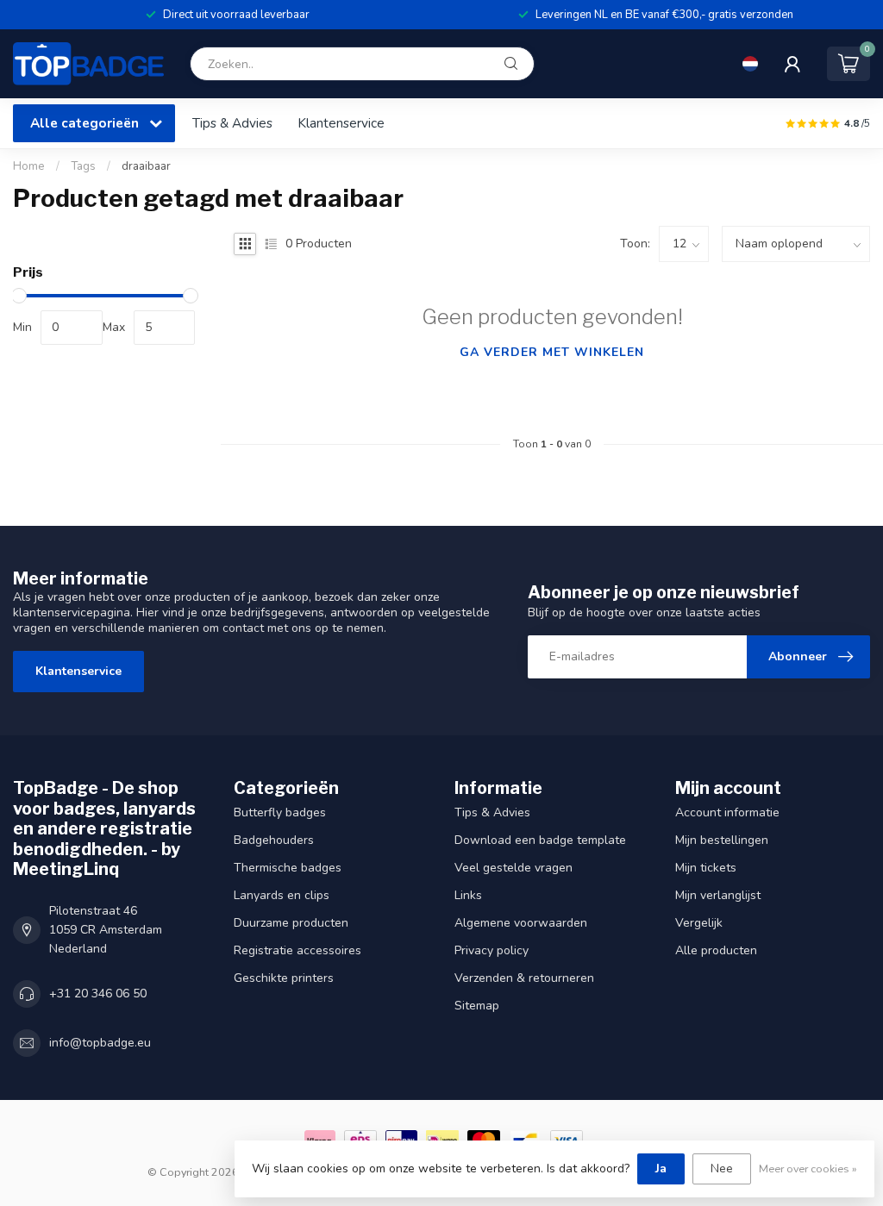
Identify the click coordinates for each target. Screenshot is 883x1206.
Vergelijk (699, 923)
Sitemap (476, 1005)
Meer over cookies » (808, 1168)
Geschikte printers (284, 978)
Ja (661, 1168)
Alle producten (716, 950)
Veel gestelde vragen (513, 867)
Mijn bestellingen (721, 840)
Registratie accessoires (297, 950)
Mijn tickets (705, 867)
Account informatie (727, 812)
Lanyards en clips (281, 895)
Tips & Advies (232, 123)
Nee (722, 1168)
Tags (83, 166)
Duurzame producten (291, 923)
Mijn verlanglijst (718, 895)
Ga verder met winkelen (552, 352)
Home (29, 166)
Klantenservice (341, 123)
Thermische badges (287, 867)
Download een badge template (540, 840)
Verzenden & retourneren (524, 978)
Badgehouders (274, 840)
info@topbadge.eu (100, 1042)
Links (468, 895)
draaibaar (146, 166)
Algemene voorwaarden (520, 923)
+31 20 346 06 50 (98, 993)
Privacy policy (491, 950)
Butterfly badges (280, 812)
